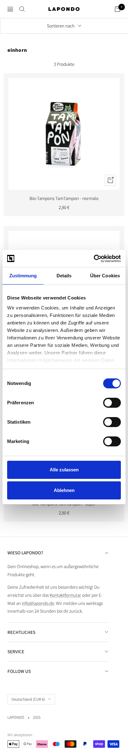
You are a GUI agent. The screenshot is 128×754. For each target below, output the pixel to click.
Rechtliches (21, 632)
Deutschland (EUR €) (28, 699)
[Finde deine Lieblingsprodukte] (22, 9)
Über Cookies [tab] (105, 275)
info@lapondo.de (38, 603)
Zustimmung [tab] (23, 275)
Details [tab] (64, 275)
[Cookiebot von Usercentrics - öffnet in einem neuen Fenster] (93, 259)
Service (15, 651)
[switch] (112, 403)
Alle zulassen (64, 469)
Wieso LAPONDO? (25, 553)
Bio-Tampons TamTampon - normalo (64, 198)
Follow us (19, 671)
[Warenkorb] (117, 9)
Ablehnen (64, 490)
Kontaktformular (65, 595)
